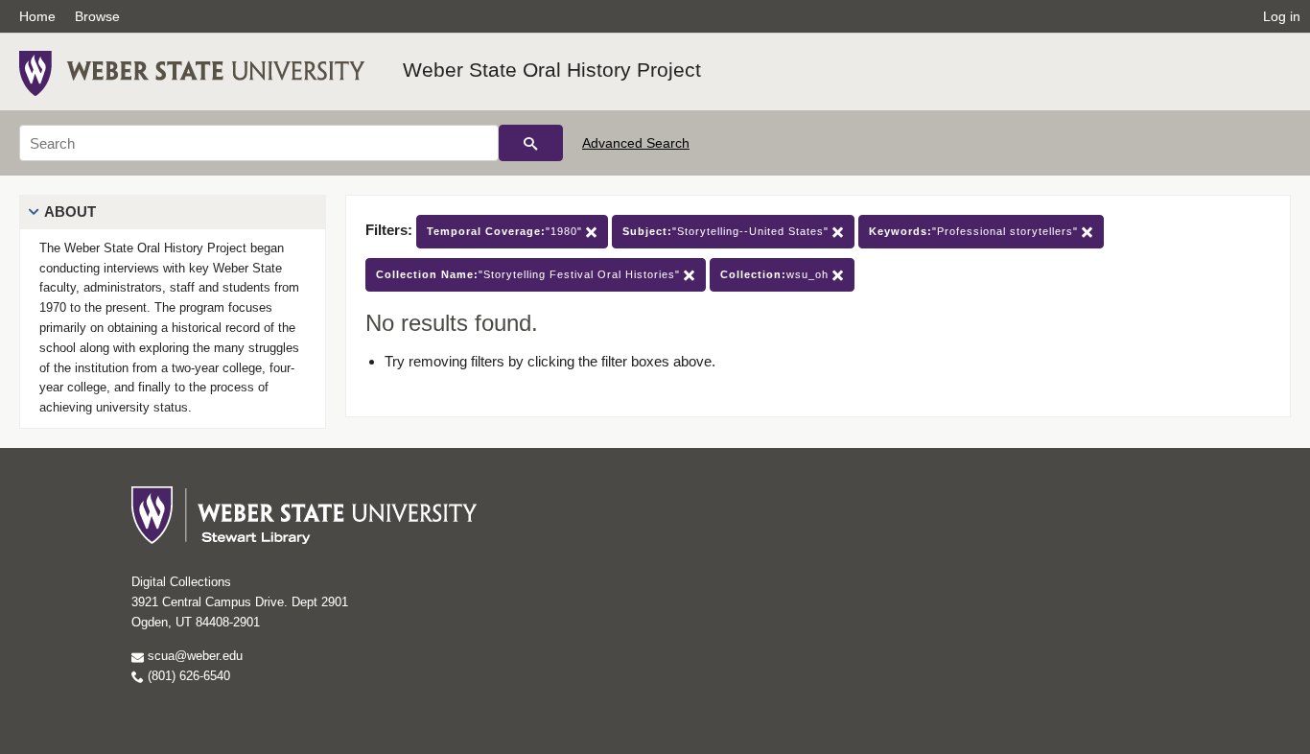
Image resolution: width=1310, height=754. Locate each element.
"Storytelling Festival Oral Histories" (530, 274)
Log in (1281, 16)
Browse (97, 16)
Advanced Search (636, 143)
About (70, 211)
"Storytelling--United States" (727, 231)
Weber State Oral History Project (552, 70)
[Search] (531, 143)
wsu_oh (776, 274)
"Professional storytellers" (975, 231)
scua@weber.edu (193, 655)
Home (37, 16)
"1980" (506, 231)
